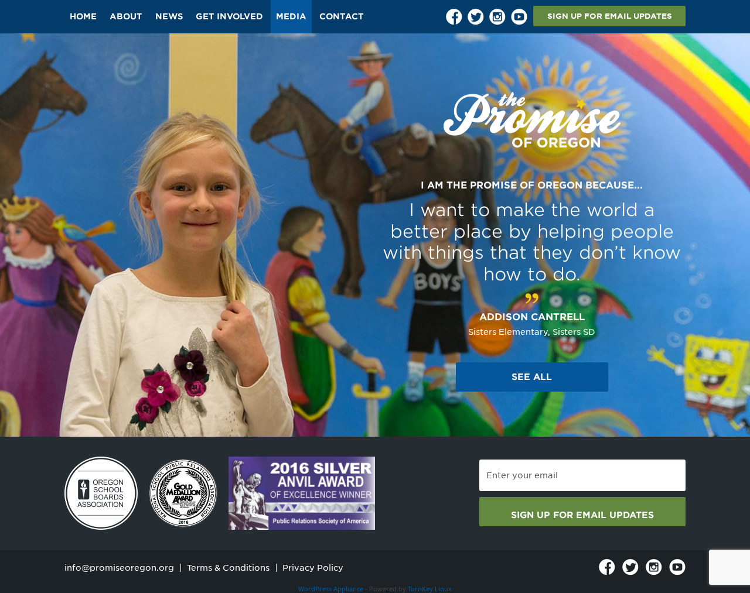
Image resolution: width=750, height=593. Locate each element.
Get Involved (229, 16)
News (169, 16)
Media (291, 16)
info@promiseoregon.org (119, 568)
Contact (341, 16)
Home (83, 16)
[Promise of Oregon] (532, 120)
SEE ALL (532, 377)
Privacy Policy (312, 568)
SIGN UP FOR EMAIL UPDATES (609, 16)
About (126, 16)
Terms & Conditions (228, 568)
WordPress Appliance (330, 588)
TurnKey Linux (430, 588)
